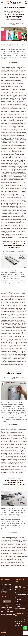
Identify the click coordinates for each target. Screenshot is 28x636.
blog (6, 241)
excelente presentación (12, 79)
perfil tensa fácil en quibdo (14, 191)
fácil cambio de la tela (6, 83)
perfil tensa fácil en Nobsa (7, 176)
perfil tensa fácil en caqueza (18, 126)
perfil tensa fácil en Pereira (10, 181)
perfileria (17, 12)
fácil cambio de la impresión (18, 82)
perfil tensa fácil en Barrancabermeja (15, 117)
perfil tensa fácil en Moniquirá (15, 172)
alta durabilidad (20, 68)
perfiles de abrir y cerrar (19, 465)
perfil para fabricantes (13, 104)
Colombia (9, 431)
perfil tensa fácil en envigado (8, 144)
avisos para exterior (11, 73)
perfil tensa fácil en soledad (16, 207)
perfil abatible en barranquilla (17, 438)
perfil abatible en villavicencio (18, 462)
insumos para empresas (10, 85)
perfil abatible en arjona (17, 437)
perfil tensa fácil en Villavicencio (12, 360)
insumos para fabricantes (18, 86)
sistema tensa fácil (10, 364)
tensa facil (15, 234)
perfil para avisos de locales (15, 93)
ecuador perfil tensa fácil (14, 77)
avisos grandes (9, 71)
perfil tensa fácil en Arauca (18, 113)
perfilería (11, 222)
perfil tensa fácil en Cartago (7, 130)
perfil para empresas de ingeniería (9, 102)
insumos (3, 85)
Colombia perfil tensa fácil (19, 74)
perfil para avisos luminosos (16, 95)
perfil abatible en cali (6, 441)
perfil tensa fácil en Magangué (15, 164)
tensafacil (3, 237)
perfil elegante (13, 89)
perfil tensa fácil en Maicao (16, 332)
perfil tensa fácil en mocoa (20, 335)
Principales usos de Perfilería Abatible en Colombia (14, 372)
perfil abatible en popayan (11, 454)
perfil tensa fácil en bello (19, 119)
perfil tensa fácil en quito (19, 345)
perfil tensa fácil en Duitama (16, 141)
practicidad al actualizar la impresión (14, 225)
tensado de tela (19, 235)
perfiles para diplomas (10, 468)
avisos (6, 70)
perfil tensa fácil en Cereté (12, 132)
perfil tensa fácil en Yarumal (13, 219)
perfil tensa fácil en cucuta (16, 318)
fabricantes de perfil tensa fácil (12, 80)
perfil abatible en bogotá (20, 544)
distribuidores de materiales (16, 432)
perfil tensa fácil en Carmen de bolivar (9, 127)
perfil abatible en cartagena (17, 441)
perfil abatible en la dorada (10, 447)
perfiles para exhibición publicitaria (15, 469)
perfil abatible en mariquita (12, 448)
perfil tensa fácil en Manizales (19, 167)
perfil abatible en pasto (11, 453)
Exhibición (13, 477)
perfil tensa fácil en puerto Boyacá (17, 343)
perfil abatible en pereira (15, 553)
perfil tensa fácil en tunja (16, 357)
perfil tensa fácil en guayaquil (14, 329)
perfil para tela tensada (17, 107)
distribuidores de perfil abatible (19, 540)
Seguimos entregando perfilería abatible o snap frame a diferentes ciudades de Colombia (14, 482)
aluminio (3, 70)
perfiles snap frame (13, 472)
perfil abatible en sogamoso (16, 459)
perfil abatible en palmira (9, 451)
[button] (2, 2)
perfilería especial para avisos (8, 223)
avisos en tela (19, 70)
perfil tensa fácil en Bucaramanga (13, 122)
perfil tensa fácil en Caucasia (15, 317)
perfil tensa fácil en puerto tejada (8, 189)
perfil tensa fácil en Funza (17, 148)
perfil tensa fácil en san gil (17, 349)
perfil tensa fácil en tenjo (16, 209)
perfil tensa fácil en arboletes (8, 114)
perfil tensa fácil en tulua (16, 212)
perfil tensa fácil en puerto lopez (18, 188)
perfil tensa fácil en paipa (7, 178)
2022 (5, 11)
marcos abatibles (10, 435)
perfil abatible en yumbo (17, 463)
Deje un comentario (22, 237)
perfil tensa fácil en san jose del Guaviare (14, 200)
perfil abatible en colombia (20, 547)
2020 (4, 369)
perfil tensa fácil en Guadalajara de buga (14, 154)
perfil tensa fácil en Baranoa (11, 116)
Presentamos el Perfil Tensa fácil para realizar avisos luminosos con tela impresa (14, 245)
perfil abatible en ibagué (18, 549)
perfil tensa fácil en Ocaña (20, 176)
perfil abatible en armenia (19, 543)
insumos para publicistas (6, 87)
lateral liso (15, 87)
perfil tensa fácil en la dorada (13, 160)
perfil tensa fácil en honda (12, 157)
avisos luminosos (18, 71)
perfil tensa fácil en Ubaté (16, 215)
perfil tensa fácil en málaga (17, 166)
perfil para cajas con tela (13, 98)
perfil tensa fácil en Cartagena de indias (17, 129)
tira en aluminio (9, 237)
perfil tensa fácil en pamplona (8, 179)
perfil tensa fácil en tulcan (16, 355)
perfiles (3, 563)
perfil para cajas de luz (12, 559)
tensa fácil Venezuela (10, 235)
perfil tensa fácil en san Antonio (17, 197)
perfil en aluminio (21, 89)
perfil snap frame (11, 560)
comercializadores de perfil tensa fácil (10, 76)
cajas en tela (10, 74)
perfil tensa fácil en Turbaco (16, 213)
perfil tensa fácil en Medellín (7, 169)
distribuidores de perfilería (7, 434)
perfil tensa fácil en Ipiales (12, 158)
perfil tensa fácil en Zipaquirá (14, 361)
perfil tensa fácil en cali (6, 126)
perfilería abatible (10, 465)
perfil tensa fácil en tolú (17, 210)
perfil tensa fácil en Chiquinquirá (14, 135)
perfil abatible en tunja (16, 460)
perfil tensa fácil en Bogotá (7, 120)
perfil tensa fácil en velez (18, 216)
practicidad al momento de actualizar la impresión (12, 226)
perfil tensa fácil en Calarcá (19, 124)
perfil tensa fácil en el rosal (18, 142)
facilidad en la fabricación (17, 83)
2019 (6, 477)
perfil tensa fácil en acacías (7, 110)
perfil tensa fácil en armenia (17, 306)
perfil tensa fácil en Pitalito (13, 182)
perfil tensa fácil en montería (7, 336)
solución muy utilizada (11, 232)
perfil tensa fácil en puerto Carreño (13, 187)
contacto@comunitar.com (8, 614)
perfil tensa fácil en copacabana (18, 136)
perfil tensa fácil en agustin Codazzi (14, 111)
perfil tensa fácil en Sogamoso (16, 354)
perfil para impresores (10, 105)
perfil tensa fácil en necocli (7, 175)
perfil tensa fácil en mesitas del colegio (10, 170)
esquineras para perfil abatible (8, 541)
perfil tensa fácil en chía (12, 133)
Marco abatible (17, 478)
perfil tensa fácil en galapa (20, 150)
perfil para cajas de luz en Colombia (12, 99)
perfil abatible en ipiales (11, 445)
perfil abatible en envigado (13, 444)
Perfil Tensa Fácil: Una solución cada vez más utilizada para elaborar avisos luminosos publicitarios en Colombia (14, 17)
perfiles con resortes (10, 563)
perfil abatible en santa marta (12, 456)
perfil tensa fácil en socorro (12, 206)
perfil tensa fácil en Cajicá (7, 124)
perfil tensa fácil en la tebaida (12, 163)
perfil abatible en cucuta (14, 443)
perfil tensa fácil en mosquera (19, 173)
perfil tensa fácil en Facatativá (14, 323)
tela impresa (20, 232)
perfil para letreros (19, 105)
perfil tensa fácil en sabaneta (14, 195)
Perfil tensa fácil (9, 108)
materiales (20, 87)
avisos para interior (20, 73)
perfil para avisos (13, 90)
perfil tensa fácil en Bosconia (13, 311)
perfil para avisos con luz (13, 92)
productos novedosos (6, 228)
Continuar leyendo (14, 62)
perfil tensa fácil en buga (20, 123)
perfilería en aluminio (19, 222)
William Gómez (21, 251)
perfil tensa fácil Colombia (19, 108)
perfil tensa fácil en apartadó (16, 305)
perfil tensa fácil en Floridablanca (15, 147)
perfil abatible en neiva (16, 552)
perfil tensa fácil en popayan (14, 184)
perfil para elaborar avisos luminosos (16, 101)
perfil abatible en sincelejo (15, 457)
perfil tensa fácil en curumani (11, 139)
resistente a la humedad (15, 231)
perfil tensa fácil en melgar (20, 169)
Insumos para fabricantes (13, 11)
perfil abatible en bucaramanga (17, 440)
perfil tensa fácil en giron (12, 153)
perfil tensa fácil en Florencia (13, 145)
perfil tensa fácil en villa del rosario (9, 218)
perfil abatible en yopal (6, 463)
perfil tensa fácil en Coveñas (7, 138)
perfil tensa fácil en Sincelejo (12, 204)
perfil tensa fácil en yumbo (14, 221)
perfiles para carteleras (14, 466)
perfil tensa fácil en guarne (7, 156)
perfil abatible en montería (11, 450)
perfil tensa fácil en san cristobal (8, 198)
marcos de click (17, 435)
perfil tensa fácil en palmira (19, 178)
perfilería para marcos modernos (18, 562)
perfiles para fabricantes (6, 471)
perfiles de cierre (5, 466)
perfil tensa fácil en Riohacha (14, 192)
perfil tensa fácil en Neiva (20, 175)
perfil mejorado (4, 90)
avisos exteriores (16, 295)
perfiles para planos (17, 471)
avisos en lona (12, 70)
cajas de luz (3, 74)
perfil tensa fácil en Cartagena (14, 315)
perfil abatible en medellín (17, 550)
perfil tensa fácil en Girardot (7, 151)
